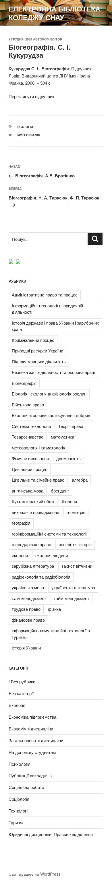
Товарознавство (27, 437)
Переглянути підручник (31, 96)
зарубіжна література (33, 566)
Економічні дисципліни (31, 729)
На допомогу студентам (32, 752)
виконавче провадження (35, 512)
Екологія (25, 127)
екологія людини (51, 555)
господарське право (31, 544)
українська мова (28, 587)
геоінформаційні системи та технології (49, 534)
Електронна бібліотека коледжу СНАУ (54, 13)
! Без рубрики (22, 681)
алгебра (80, 480)
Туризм (16, 822)
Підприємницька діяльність (39, 361)
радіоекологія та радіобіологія (41, 577)
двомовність (68, 458)
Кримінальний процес (33, 340)
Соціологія (19, 799)
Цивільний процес (29, 469)
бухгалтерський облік (33, 501)
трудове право (26, 609)
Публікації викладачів (30, 775)
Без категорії (21, 693)
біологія (69, 501)
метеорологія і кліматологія (38, 448)
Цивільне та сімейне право (38, 480)
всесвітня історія (75, 544)
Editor (56, 39)
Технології (18, 811)
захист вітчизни (76, 566)
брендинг (60, 491)
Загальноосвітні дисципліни (36, 740)
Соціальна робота (26, 787)
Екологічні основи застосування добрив (51, 415)
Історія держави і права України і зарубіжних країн (55, 326)
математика (62, 437)
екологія (20, 555)
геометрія (76, 512)
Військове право (28, 405)
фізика (54, 609)
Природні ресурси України (37, 351)
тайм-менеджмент (71, 598)
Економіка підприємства (32, 717)
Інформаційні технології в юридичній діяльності (47, 309)
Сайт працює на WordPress (34, 874)
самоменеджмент (29, 598)
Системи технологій (31, 426)
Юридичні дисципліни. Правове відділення (51, 834)
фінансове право (28, 620)
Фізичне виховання (30, 458)
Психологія (19, 764)
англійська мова (27, 491)
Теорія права (70, 426)
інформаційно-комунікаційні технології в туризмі (51, 633)
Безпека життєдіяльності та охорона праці (53, 372)
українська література (73, 587)
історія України (26, 648)
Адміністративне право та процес (45, 295)
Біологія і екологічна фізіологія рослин (49, 394)
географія (21, 523)
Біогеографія (28, 135)
